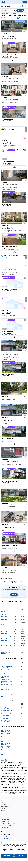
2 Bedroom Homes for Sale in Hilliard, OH (6, 708)
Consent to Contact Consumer (8, 823)
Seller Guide (3, 804)
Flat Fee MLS (4, 800)
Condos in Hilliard (5, 679)
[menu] (1, 6)
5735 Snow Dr (5, 186)
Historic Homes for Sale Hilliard (6, 685)
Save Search (20, 10)
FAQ (2, 802)
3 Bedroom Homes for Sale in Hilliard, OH (6, 711)
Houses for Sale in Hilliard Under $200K (6, 734)
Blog (2, 812)
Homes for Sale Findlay (6, 638)
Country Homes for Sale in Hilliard (6, 673)
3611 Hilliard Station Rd (7, 271)
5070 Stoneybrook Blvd (7, 527)
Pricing (2, 799)
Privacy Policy (4, 817)
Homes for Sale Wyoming (4, 649)
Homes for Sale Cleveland (4, 620)
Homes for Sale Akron (6, 631)
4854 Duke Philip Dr (6, 356)
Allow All (21, 855)
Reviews (3, 808)
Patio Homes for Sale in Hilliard (6, 677)
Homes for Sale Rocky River (6, 646)
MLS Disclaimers (4, 827)
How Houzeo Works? (5, 806)
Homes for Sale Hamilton (4, 610)
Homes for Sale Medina (6, 636)
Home (5, 581)
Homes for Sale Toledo (6, 628)
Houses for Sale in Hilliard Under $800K (6, 753)
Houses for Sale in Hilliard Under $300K (6, 737)
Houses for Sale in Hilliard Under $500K (6, 744)
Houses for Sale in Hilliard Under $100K (5, 731)
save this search (19, 577)
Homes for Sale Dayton (6, 629)
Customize (14, 858)
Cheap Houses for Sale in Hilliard (6, 670)
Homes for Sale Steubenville (4, 641)
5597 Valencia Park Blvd (8, 36)
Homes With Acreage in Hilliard (6, 695)
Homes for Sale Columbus (4, 613)
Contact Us (3, 814)
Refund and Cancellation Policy (8, 825)
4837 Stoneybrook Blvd (7, 228)
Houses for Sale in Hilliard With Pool (5, 688)
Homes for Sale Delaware (4, 634)
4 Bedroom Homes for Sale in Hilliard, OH (6, 714)
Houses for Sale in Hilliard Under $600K (6, 747)
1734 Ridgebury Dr (6, 143)
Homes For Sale (13, 581)
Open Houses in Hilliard (6, 693)
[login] (26, 6)
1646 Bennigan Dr (6, 101)
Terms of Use (4, 815)
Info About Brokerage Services (10, 837)
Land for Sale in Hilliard (6, 691)
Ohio (21, 581)
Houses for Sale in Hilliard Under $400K (6, 740)
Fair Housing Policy (5, 819)
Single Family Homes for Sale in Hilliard (6, 667)
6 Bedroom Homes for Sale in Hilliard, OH (6, 721)
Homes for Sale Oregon (6, 644)
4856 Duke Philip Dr (6, 420)
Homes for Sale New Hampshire (6, 653)
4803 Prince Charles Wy (7, 463)
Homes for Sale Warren (6, 626)
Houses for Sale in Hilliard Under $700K (6, 750)
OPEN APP (14, 594)
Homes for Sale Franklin (6, 608)
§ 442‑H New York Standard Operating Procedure (12, 841)
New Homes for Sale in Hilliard (6, 682)
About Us (3, 810)
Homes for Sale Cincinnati (4, 623)
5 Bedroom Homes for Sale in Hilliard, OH (6, 717)
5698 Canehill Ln (6, 313)
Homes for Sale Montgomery (4, 617)
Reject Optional (7, 855)
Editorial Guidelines (5, 829)
